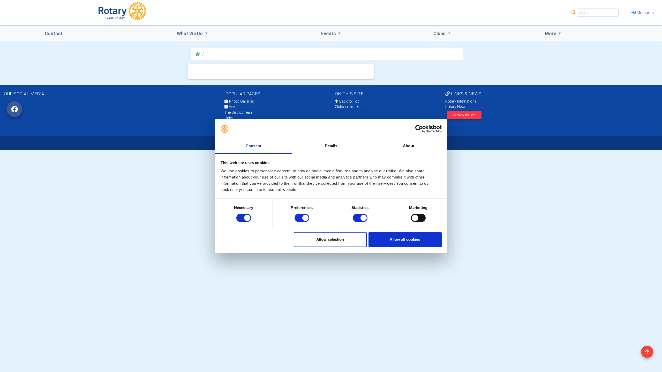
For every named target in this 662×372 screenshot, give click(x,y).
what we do (190, 33)
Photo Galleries (241, 101)
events (329, 33)
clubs (440, 33)
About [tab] (408, 146)
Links (228, 118)
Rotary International (461, 101)
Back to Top (348, 101)
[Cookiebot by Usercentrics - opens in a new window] (419, 129)
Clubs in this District (351, 106)
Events (233, 106)
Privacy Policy (464, 115)
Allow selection (330, 239)
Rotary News (455, 106)
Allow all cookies (405, 239)
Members (645, 12)
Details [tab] (331, 146)
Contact (54, 33)
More (551, 33)
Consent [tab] (253, 146)
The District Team (238, 112)
